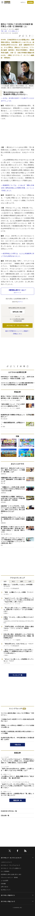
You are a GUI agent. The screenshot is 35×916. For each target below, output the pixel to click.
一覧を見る (17, 745)
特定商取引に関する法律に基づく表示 (11, 874)
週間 (21, 581)
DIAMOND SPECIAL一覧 (9, 811)
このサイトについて (6, 862)
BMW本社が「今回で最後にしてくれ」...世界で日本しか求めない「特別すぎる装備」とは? (17, 377)
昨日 (13, 581)
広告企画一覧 (5, 815)
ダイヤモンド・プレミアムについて (10, 865)
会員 (30, 581)
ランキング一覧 (17, 675)
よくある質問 (4, 880)
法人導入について (5, 890)
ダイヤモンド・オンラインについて (11, 858)
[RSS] (25, 851)
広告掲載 (3, 883)
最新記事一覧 (17, 800)
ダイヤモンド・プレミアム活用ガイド (11, 868)
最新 (5, 581)
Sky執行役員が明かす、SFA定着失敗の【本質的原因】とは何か (17, 738)
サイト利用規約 (5, 871)
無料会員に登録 (17, 312)
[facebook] (17, 851)
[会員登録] (30, 2)
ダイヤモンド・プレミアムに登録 (18, 325)
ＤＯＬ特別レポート (13, 31)
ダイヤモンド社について (8, 901)
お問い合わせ (4, 886)
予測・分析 (4, 31)
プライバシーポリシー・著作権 (9, 877)
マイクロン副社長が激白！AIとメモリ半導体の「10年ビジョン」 (17, 714)
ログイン (23, 2)
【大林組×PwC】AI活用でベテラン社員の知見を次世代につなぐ (17, 720)
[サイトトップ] (7, 2)
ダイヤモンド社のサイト (8, 895)
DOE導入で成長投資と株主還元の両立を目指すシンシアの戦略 (17, 732)
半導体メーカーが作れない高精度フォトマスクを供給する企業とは (17, 726)
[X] (9, 851)
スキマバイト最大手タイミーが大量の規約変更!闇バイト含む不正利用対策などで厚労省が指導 (17, 384)
